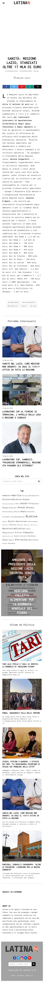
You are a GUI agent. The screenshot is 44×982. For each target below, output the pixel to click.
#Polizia (20, 524)
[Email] (38, 87)
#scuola (24, 536)
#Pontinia (27, 524)
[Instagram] (22, 958)
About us (29, 976)
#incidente (6, 517)
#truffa (4, 543)
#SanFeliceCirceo (7, 536)
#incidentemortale (18, 517)
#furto (17, 511)
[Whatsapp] (30, 87)
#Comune (26, 499)
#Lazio (11, 521)
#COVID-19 (25, 503)
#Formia (30, 507)
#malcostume (21, 521)
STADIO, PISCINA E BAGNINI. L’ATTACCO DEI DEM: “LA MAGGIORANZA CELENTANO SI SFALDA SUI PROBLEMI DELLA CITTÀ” (21, 764)
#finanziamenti (13, 302)
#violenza (11, 543)
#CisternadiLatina (12, 499)
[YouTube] (29, 958)
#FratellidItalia (7, 511)
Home (13, 976)
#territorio (33, 540)
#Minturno (5, 524)
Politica (36, 71)
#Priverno (34, 524)
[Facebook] (6, 87)
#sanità (24, 306)
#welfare (33, 306)
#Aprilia (16, 495)
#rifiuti (18, 532)
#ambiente (6, 495)
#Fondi (21, 507)
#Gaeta (23, 511)
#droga (5, 508)
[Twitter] (14, 87)
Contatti (20, 976)
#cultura (35, 504)
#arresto (25, 495)
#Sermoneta (32, 536)
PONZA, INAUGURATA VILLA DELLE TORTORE (21, 713)
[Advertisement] (22, 30)
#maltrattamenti (33, 521)
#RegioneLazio (13, 306)
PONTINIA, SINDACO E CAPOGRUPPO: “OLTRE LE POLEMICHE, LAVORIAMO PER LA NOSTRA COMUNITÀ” (21, 867)
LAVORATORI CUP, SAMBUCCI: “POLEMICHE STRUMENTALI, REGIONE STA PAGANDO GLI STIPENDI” (21, 462)
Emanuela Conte (12, 71)
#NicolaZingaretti (29, 302)
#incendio (31, 511)
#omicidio (12, 525)
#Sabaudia (28, 532)
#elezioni (13, 508)
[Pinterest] (22, 87)
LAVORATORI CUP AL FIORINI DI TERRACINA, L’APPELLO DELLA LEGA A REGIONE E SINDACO (21, 414)
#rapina (28, 528)
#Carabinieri (34, 495)
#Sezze (5, 540)
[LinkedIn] (25, 958)
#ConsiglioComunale (8, 503)
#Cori (17, 504)
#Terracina (21, 539)
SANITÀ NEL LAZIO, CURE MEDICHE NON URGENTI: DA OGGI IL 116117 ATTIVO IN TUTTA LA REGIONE (21, 366)
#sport (11, 540)
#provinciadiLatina (13, 528)
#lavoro (4, 521)
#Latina (31, 516)
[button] (39, 481)
